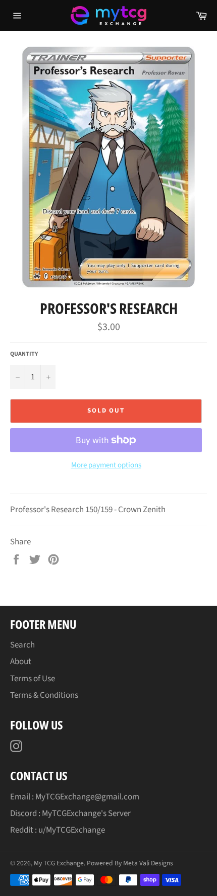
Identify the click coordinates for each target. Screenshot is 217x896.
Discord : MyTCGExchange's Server (70, 813)
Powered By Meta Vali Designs (130, 863)
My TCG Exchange (59, 863)
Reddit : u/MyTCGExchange (57, 830)
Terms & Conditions (44, 695)
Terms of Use (32, 679)
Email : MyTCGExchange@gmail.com (74, 797)
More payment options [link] (106, 465)
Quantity (24, 354)
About (20, 662)
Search (22, 645)
